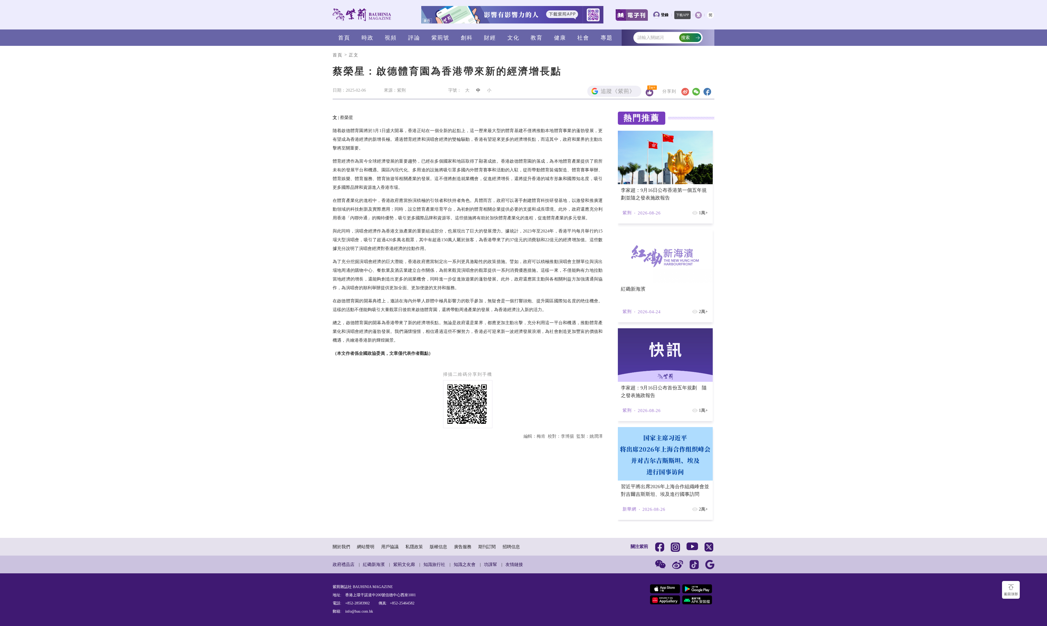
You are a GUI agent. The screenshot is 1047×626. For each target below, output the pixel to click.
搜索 (685, 37)
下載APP (682, 15)
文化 (513, 38)
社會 (583, 38)
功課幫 (490, 564)
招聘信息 (511, 546)
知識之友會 (465, 564)
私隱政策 (414, 546)
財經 (490, 38)
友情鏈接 (514, 564)
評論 (414, 38)
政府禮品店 (343, 564)
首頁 (344, 38)
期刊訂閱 (487, 546)
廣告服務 (462, 546)
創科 (467, 38)
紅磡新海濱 (374, 564)
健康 (560, 38)
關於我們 (341, 546)
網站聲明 (365, 546)
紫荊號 (440, 38)
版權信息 (438, 546)
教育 (537, 38)
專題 (607, 38)
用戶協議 (390, 546)
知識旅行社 (434, 564)
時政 (368, 38)
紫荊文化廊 (404, 564)
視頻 (391, 38)
